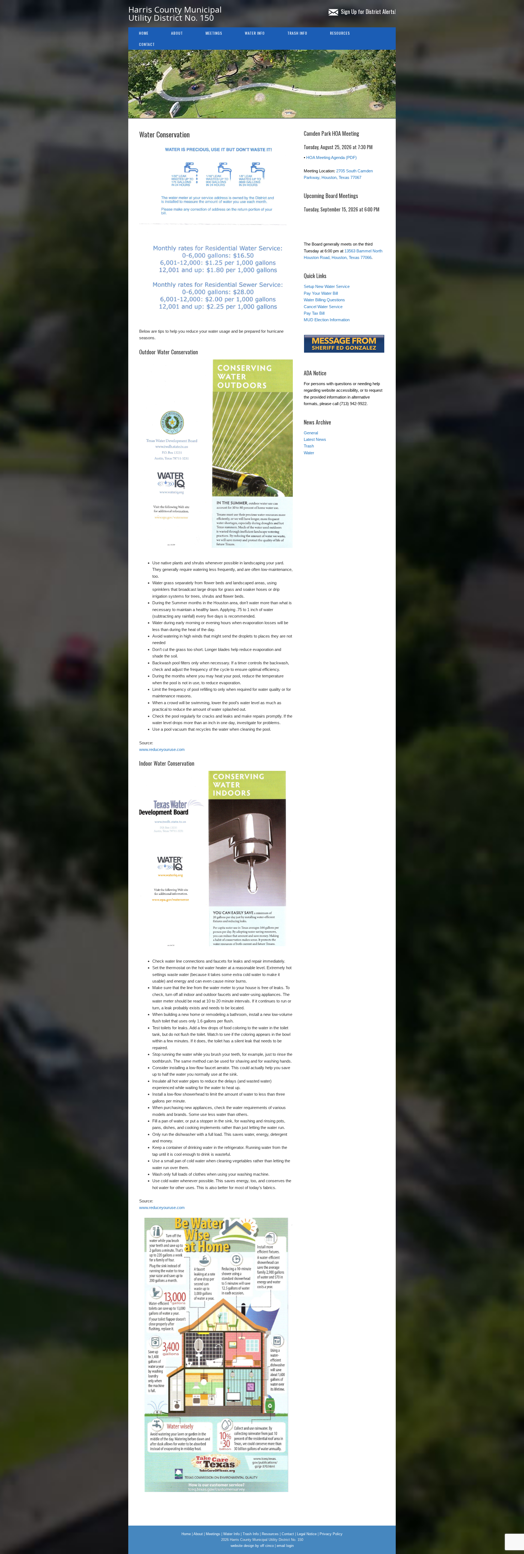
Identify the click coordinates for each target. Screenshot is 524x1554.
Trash (309, 446)
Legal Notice (307, 1534)
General (311, 432)
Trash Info (297, 33)
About (177, 33)
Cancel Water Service (323, 306)
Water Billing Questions (324, 299)
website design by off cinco (252, 1546)
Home (143, 33)
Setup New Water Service (327, 286)
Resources (340, 33)
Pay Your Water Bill (321, 293)
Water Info (255, 33)
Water (309, 452)
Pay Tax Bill (314, 313)
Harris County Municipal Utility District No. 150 (175, 13)
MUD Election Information (327, 319)
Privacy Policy (331, 1534)
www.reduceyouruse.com (162, 749)
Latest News (315, 439)
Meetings (214, 33)
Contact (147, 44)
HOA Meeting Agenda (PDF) (331, 157)
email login (285, 1546)
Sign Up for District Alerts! (368, 11)
